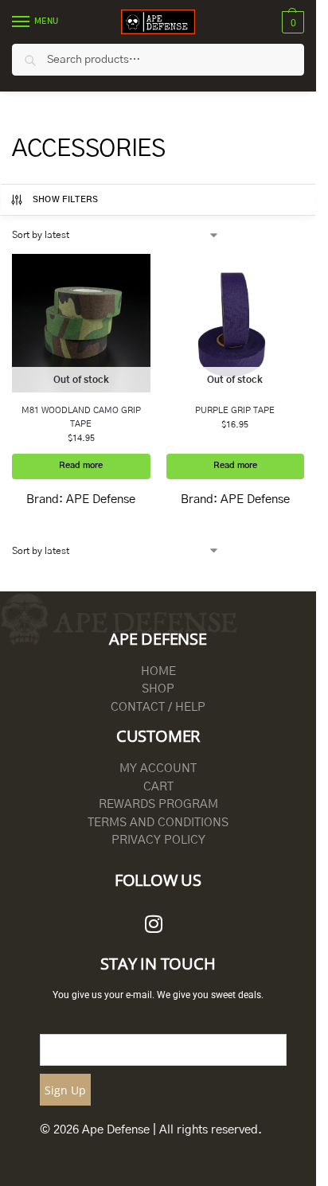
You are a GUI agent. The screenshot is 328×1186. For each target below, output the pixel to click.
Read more (81, 466)
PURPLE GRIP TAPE (235, 410)
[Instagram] (154, 924)
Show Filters (66, 199)
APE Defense (100, 499)
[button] (291, 22)
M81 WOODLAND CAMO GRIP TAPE (81, 417)
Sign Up (65, 1090)
